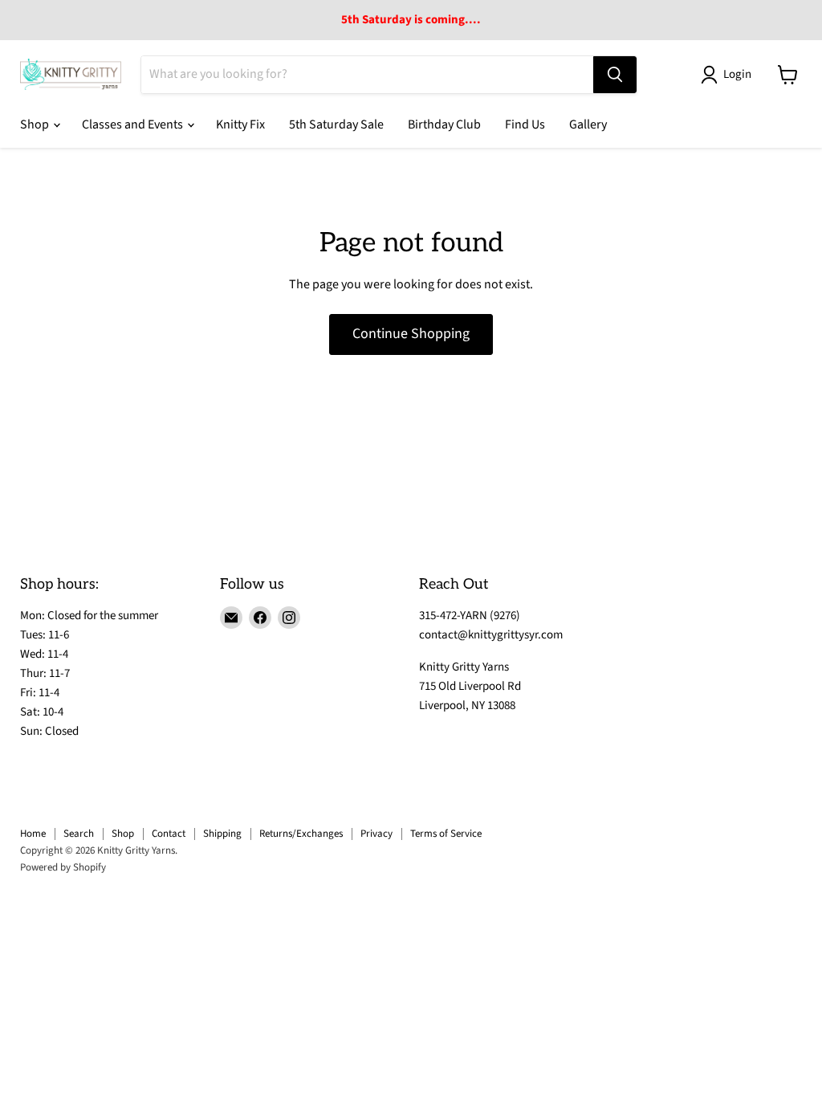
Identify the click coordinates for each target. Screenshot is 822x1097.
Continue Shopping (411, 334)
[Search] (615, 74)
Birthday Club (444, 124)
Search (78, 833)
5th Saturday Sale (336, 124)
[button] (729, 74)
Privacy (376, 833)
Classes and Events (133, 124)
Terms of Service (446, 833)
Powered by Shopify (63, 867)
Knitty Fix (240, 124)
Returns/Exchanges (301, 833)
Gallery (588, 124)
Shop (35, 124)
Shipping (222, 833)
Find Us (525, 124)
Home (33, 833)
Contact (168, 833)
